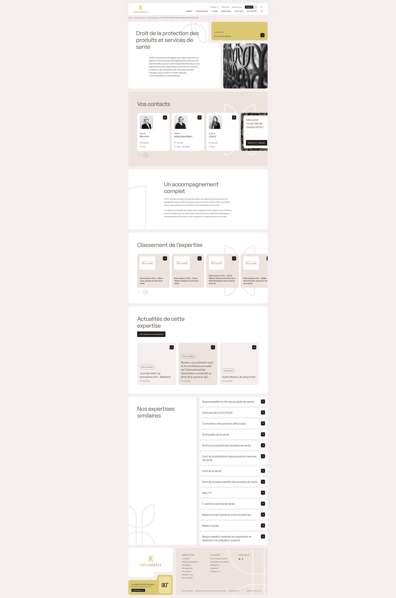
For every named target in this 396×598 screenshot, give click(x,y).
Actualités (252, 11)
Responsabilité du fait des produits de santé (228, 401)
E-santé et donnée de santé (218, 503)
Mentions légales (187, 591)
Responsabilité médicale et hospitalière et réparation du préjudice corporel (226, 538)
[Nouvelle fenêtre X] (242, 559)
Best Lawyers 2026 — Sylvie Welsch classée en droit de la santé (186, 280)
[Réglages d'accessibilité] (255, 6)
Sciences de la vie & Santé (217, 412)
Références (225, 7)
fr (261, 7)
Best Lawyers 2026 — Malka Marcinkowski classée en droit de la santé (256, 280)
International (202, 11)
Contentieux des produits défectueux (224, 423)
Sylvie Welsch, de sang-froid (238, 376)
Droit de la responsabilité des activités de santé (230, 482)
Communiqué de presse (218, 559)
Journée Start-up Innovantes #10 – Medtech (155, 375)
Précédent (139, 155)
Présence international (190, 562)
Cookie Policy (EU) (233, 591)
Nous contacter (187, 578)
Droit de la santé (153, 17)
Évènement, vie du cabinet (219, 562)
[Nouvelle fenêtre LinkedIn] (239, 559)
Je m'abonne (136, 590)
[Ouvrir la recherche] (262, 11)
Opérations (214, 568)
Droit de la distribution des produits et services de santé (229, 458)
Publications (214, 565)
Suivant (145, 155)
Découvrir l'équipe (256, 143)
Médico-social (210, 525)
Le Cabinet (186, 559)
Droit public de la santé (215, 434)
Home (130, 17)
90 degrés (213, 7)
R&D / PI (206, 492)
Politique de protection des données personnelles (210, 591)
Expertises (225, 11)
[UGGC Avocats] (140, 9)
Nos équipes (186, 565)
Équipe (215, 11)
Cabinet (189, 11)
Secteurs (239, 11)
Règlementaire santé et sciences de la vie (226, 514)
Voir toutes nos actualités (151, 334)
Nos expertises (140, 17)
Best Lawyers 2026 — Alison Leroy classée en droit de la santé (151, 280)
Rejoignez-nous (237, 7)
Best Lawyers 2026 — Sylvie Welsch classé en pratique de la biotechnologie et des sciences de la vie (222, 279)
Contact (249, 7)
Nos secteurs (186, 571)
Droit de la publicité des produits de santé (226, 445)
